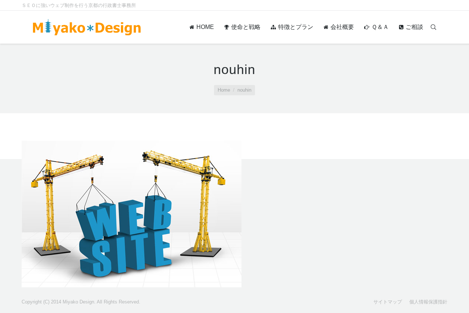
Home (224, 90)
